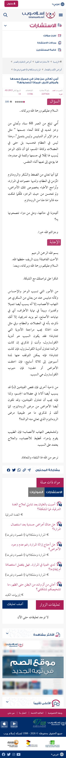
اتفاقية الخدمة (37, 713)
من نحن (11, 713)
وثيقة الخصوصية (55, 713)
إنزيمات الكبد (13, 595)
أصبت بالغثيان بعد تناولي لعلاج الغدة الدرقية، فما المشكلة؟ (36, 507)
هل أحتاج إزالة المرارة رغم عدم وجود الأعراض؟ (36, 547)
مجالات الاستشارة (46, 42)
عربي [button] (56, 4)
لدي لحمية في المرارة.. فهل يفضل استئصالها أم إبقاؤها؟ (33, 567)
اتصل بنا (22, 713)
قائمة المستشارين (46, 50)
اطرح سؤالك (49, 35)
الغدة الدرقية (13, 514)
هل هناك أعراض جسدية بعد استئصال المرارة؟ (36, 527)
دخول (10, 3)
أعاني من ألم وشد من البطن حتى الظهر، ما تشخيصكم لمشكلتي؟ (34, 587)
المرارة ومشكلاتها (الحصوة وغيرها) (25, 534)
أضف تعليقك (15, 604)
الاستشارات (43, 25)
